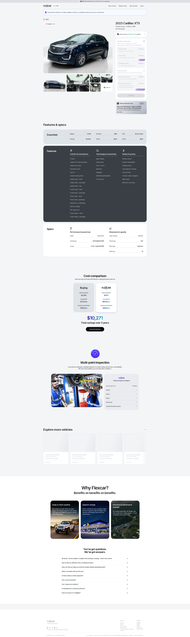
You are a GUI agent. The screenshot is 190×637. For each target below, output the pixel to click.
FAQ (121, 622)
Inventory (122, 623)
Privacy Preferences (138, 635)
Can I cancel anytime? (69, 580)
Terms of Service (98, 635)
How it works (112, 6)
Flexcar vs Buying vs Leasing (126, 629)
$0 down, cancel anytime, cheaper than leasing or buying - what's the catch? (87, 558)
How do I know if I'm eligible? (71, 593)
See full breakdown (95, 329)
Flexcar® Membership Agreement (120, 635)
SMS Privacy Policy (107, 635)
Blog (121, 625)
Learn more (107, 1)
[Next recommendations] (145, 429)
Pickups (138, 622)
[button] (56, 448)
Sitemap (131, 635)
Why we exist (133, 6)
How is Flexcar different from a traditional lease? (77, 563)
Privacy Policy (90, 635)
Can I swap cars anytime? (70, 584)
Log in (142, 6)
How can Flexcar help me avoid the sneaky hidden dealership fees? (83, 567)
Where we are (123, 6)
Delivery (138, 623)
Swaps (138, 625)
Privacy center (140, 629)
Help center (139, 627)
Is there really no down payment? (72, 575)
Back (47, 19)
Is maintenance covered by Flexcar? (73, 588)
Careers (122, 630)
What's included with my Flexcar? (73, 571)
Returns (138, 626)
